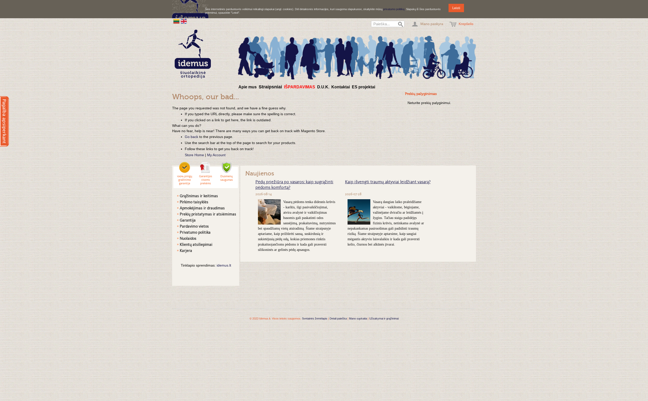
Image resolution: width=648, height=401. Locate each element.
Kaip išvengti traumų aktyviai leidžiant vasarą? (388, 182)
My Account (216, 155)
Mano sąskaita (358, 318)
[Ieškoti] (400, 24)
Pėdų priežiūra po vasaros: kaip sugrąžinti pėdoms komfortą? (294, 185)
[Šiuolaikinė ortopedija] (357, 56)
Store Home (194, 155)
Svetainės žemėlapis (314, 318)
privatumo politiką (393, 9)
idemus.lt (224, 265)
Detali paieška (338, 318)
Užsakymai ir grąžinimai (384, 318)
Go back (191, 137)
